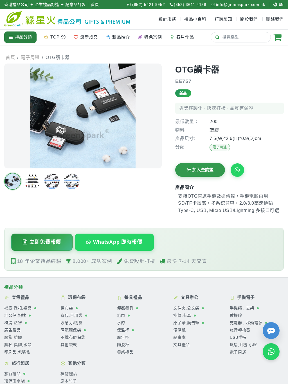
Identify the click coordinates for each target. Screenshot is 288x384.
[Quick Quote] (271, 330)
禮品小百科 (195, 19)
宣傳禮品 (20, 297)
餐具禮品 (132, 297)
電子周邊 (220, 147)
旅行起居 (20, 363)
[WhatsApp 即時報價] (271, 351)
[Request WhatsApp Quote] (237, 170)
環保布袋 (76, 297)
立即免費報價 (45, 242)
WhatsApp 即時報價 (117, 242)
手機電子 (245, 297)
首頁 (95, 4)
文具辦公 (189, 297)
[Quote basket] (277, 37)
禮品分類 (23, 37)
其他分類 (76, 363)
